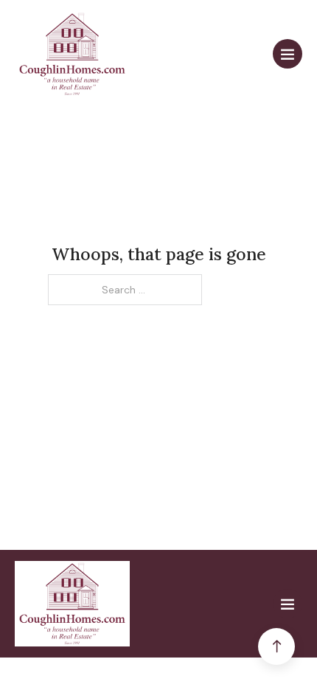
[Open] (287, 53)
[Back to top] (276, 646)
